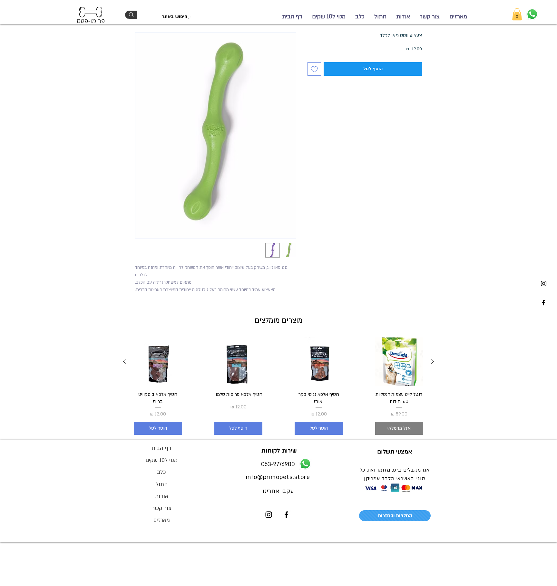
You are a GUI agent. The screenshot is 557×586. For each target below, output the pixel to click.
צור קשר (161, 508)
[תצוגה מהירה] (399, 361)
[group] (278, 386)
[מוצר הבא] (124, 361)
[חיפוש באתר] (131, 15)
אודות (161, 496)
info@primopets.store (278, 477)
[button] (517, 14)
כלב (161, 472)
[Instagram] (543, 283)
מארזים (161, 520)
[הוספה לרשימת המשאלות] (314, 69)
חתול (162, 484)
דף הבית (161, 448)
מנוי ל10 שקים (161, 460)
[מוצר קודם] (432, 361)
